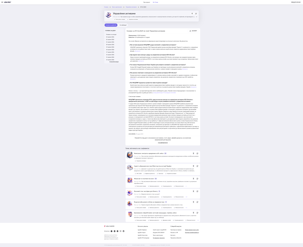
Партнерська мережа (176, 230)
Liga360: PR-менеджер (143, 238)
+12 (155, 178)
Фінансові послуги (179, 186)
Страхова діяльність (167, 186)
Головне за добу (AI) (111, 25)
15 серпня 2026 (110, 57)
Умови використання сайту (192, 230)
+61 (165, 153)
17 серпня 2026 (110, 52)
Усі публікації (123, 25)
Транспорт (161, 173)
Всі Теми (155, 2)
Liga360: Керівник (142, 230)
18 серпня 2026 (110, 49)
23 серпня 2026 (110, 37)
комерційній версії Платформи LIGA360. (164, 92)
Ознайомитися (163, 143)
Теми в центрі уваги (158, 235)
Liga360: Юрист (142, 232)
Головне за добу (110, 30)
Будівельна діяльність (150, 173)
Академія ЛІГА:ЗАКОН (158, 232)
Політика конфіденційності (192, 232)
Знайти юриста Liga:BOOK (159, 230)
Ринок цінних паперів (120, 19)
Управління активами (133, 19)
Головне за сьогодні (111, 34)
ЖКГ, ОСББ (139, 173)
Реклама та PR (174, 232)
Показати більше (114, 61)
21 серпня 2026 (110, 42)
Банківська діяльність (154, 186)
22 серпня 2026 (110, 39)
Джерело (137, 51)
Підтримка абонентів (176, 238)
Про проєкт (146, 2)
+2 (159, 191)
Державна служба (167, 220)
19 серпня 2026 (110, 47)
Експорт (194, 30)
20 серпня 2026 (110, 44)
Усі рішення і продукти (159, 238)
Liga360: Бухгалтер (142, 235)
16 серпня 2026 (110, 54)
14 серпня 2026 (110, 59)
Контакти (173, 235)
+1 (165, 202)
